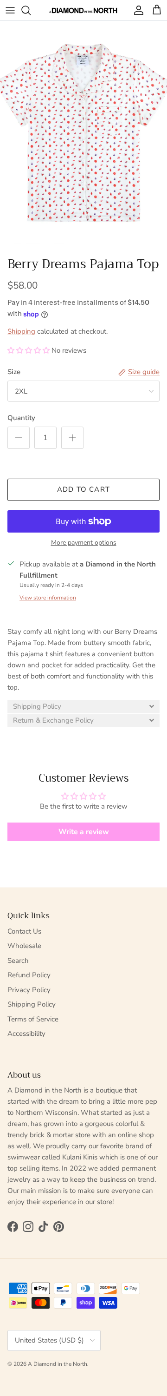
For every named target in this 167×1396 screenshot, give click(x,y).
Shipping (21, 331)
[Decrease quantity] (18, 438)
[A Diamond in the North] (83, 10)
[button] (28, 350)
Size (13, 371)
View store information (47, 597)
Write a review (83, 832)
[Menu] (10, 10)
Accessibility (26, 1033)
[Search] (30, 10)
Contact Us (24, 931)
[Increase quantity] (72, 438)
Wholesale (24, 945)
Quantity (21, 417)
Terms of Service (32, 1019)
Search (18, 960)
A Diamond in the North (57, 1364)
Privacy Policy (29, 989)
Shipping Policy (31, 1004)
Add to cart (83, 489)
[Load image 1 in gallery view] (83, 132)
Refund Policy (29, 975)
